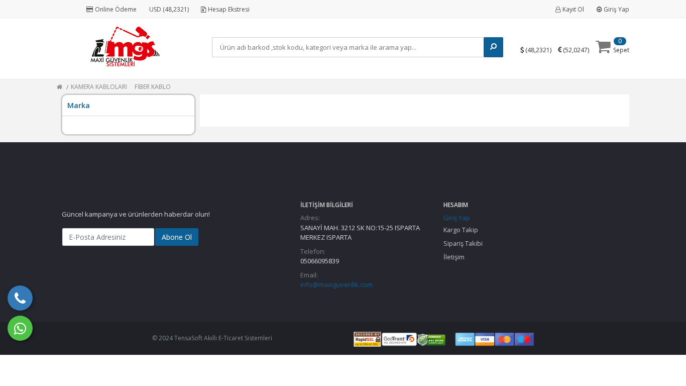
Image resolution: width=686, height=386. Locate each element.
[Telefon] (20, 298)
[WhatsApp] (20, 328)
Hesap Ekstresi (229, 9)
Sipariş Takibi (463, 243)
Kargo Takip (460, 229)
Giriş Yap (616, 9)
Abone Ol (177, 237)
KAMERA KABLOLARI (99, 86)
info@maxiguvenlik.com (336, 284)
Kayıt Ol (573, 9)
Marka (78, 105)
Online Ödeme (116, 9)
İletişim (454, 256)
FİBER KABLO (153, 86)
